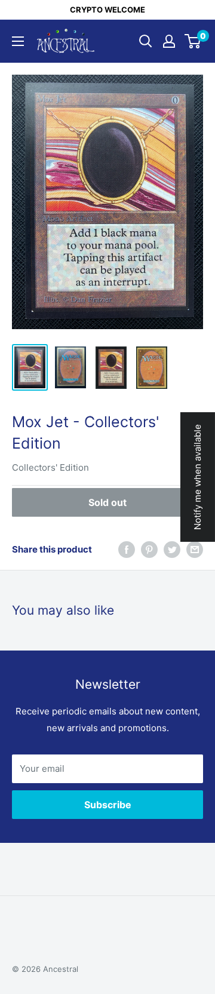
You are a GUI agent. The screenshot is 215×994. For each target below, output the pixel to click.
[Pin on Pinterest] (149, 549)
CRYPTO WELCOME (107, 9)
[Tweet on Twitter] (172, 549)
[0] (193, 41)
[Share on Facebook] (126, 549)
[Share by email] (194, 549)
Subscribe (107, 805)
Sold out (107, 502)
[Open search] (145, 41)
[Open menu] (18, 41)
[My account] (169, 41)
